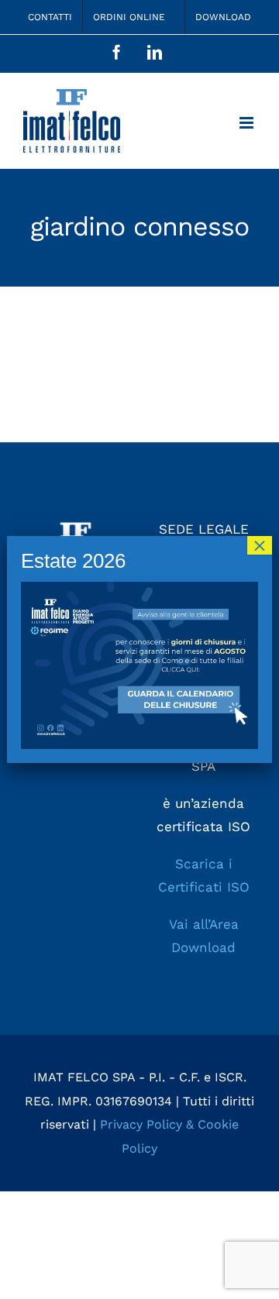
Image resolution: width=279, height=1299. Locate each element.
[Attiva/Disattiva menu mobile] (247, 123)
